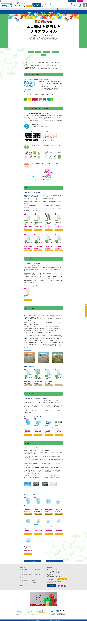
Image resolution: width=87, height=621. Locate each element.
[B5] (38, 504)
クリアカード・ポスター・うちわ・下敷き (27, 574)
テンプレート (23, 582)
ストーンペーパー (55, 52)
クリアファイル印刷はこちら (32, 561)
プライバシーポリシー (44, 620)
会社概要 (50, 620)
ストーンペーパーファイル (40, 572)
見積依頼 (71, 6)
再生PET (43, 55)
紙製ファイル (31, 52)
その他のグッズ (38, 569)
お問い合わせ (52, 579)
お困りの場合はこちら (38, 5)
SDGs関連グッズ (38, 574)
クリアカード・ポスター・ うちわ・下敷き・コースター (51, 13)
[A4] (28, 425)
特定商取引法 (37, 620)
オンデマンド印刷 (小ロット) (29, 13)
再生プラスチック (46, 52)
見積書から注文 (75, 6)
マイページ (81, 0)
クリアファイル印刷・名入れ (25, 569)
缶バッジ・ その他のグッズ (58, 13)
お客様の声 (22, 585)
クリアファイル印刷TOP (30, 620)
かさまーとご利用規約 (57, 620)
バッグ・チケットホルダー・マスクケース (27, 572)
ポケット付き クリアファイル (36, 13)
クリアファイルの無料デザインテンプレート (54, 561)
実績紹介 (33, 580)
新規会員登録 (73, 0)
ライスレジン (38, 52)
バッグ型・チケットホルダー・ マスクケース (43, 13)
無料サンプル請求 (63, 579)
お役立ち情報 (34, 582)
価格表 (28, 230)
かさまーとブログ (52, 585)
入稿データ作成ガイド (24, 580)
